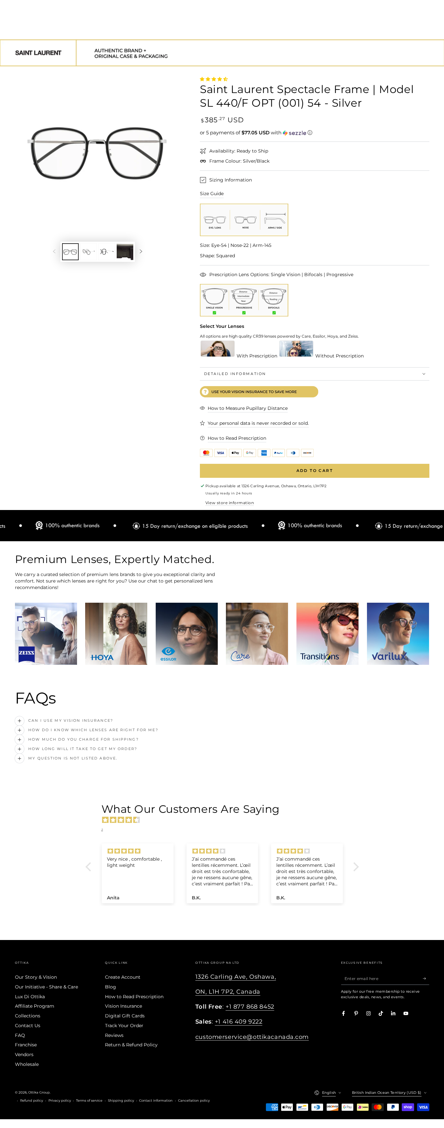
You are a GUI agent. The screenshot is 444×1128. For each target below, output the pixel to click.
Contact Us (27, 1025)
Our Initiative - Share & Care (46, 986)
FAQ (20, 1035)
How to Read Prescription (134, 996)
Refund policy (31, 1100)
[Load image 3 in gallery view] (106, 251)
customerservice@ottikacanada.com (252, 1036)
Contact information (156, 1100)
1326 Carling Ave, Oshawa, (235, 976)
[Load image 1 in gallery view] (70, 251)
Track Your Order (124, 1025)
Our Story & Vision (36, 977)
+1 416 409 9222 (239, 1021)
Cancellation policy (194, 1100)
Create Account (122, 977)
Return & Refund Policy (131, 1044)
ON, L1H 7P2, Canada (227, 991)
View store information (229, 502)
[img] (225, 820)
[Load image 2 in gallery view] (88, 251)
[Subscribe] (426, 978)
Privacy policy (59, 1100)
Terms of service (89, 1100)
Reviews (114, 1035)
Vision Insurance (123, 1006)
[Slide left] (54, 252)
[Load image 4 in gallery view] (125, 251)
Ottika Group (39, 1092)
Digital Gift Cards (125, 1015)
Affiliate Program (34, 1006)
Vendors (24, 1054)
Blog (110, 986)
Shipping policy (121, 1100)
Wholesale (27, 1064)
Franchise (26, 1044)
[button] (314, 132)
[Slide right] (141, 252)
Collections (27, 1015)
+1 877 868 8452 (250, 1006)
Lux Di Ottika (30, 996)
